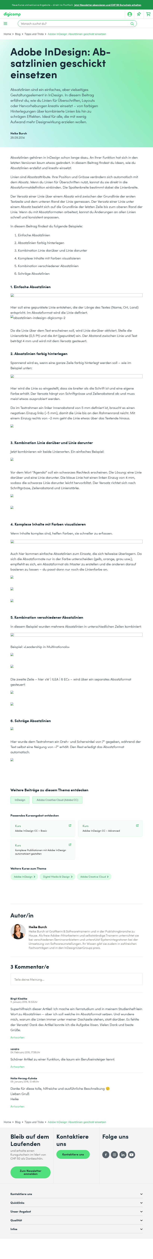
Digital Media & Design (56, 876)
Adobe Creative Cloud (93, 876)
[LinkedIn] (123, 1154)
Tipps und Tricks (34, 34)
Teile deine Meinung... (29, 979)
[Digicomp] (12, 14)
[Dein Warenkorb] (148, 14)
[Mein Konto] (129, 14)
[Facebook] (105, 1154)
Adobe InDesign (23, 876)
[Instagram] (114, 1154)
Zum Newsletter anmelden (30, 1172)
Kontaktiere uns (73, 1154)
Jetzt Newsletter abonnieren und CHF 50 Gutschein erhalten (107, 5)
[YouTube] (131, 1154)
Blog (18, 34)
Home (7, 34)
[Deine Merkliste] (139, 14)
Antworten (17, 1037)
